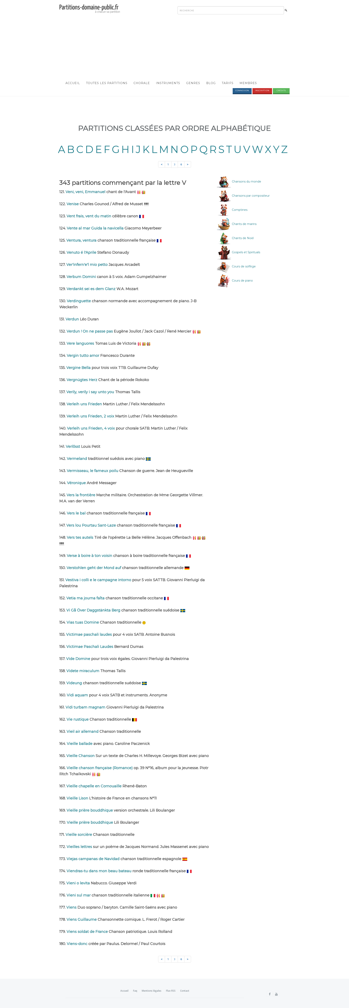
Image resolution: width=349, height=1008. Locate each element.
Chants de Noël (242, 238)
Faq (135, 990)
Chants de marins (243, 224)
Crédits (281, 90)
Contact (184, 990)
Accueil (72, 83)
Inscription (262, 90)
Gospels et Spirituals (245, 252)
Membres (248, 83)
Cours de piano (242, 280)
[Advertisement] (174, 47)
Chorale (142, 83)
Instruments (168, 83)
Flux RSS (171, 990)
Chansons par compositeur (250, 195)
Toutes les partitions (106, 83)
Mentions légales (151, 990)
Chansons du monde (246, 181)
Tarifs (227, 83)
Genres (193, 83)
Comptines (239, 210)
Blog (211, 83)
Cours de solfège (243, 266)
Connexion (242, 90)
